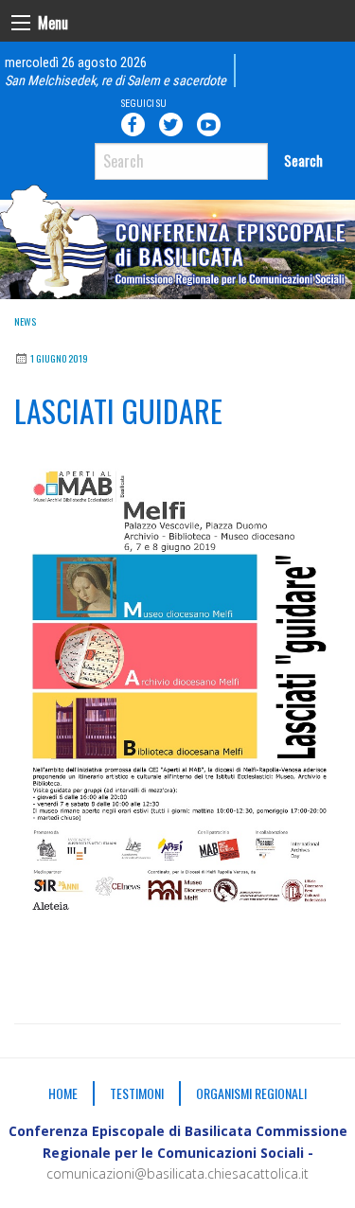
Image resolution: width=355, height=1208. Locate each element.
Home (63, 1093)
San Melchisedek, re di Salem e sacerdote (115, 81)
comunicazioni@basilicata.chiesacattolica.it (177, 1173)
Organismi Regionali (251, 1093)
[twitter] (174, 124)
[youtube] (212, 124)
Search (303, 160)
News (25, 321)
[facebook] (136, 124)
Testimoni (137, 1093)
